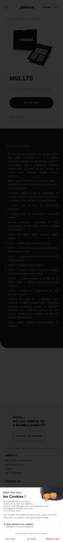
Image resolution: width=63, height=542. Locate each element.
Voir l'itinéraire (13, 472)
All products (21, 18)
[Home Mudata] (26, 7)
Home (8, 18)
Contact (47, 7)
